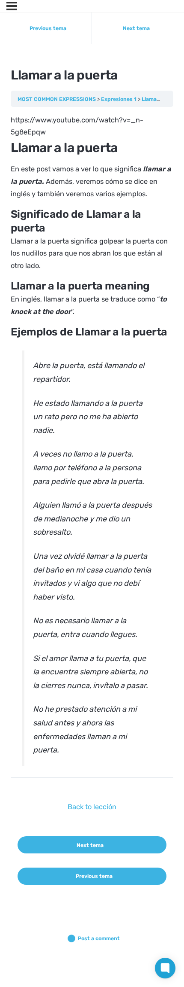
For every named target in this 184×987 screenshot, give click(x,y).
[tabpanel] (92, 440)
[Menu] (12, 6)
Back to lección (92, 807)
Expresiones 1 (119, 99)
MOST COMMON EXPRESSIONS (57, 99)
